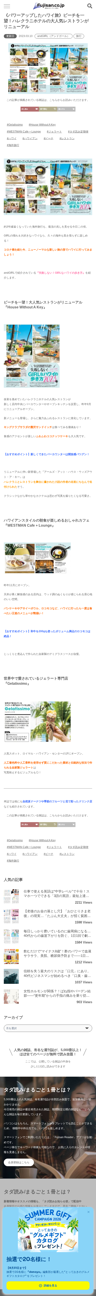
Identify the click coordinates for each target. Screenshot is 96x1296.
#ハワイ (12, 138)
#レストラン (67, 138)
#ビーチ (48, 138)
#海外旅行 (13, 145)
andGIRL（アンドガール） (53, 36)
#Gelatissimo (15, 124)
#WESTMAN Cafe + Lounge (24, 131)
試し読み (25, 109)
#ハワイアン (30, 138)
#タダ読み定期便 (78, 131)
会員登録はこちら (18, 1162)
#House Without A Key (42, 124)
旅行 (78, 36)
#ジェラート (54, 131)
